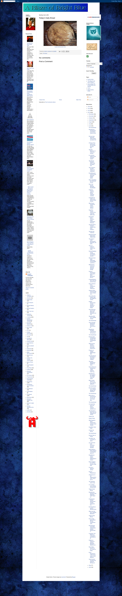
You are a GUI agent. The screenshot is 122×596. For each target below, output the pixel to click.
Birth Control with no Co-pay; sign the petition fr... (92, 382)
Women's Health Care (29, 399)
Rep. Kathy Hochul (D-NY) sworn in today (92, 548)
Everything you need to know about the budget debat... (92, 176)
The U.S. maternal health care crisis (92, 247)
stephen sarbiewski (30, 275)
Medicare (29, 350)
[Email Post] (59, 51)
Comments (90, 99)
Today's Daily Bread (92, 490)
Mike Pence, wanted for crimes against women (92, 206)
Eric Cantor (29, 327)
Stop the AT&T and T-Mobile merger (92, 317)
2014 (89, 106)
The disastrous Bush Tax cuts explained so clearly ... (92, 412)
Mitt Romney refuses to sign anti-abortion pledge (91, 267)
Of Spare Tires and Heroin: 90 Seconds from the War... (92, 145)
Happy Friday (92, 418)
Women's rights (30, 403)
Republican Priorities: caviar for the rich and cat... (92, 331)
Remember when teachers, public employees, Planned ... (92, 219)
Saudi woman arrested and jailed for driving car (92, 561)
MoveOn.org (30, 355)
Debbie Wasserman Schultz (29, 320)
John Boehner (30, 343)
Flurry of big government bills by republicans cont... (92, 521)
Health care (29, 341)
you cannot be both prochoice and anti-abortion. (92, 445)
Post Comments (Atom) (50, 102)
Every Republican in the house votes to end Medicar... (92, 555)
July (90, 123)
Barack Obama (30, 305)
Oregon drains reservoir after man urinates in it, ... (92, 292)
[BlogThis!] (64, 51)
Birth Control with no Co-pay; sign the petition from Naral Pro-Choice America (30, 190)
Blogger (73, 577)
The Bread (45, 53)
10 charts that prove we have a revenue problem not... (92, 407)
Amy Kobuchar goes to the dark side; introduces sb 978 (92, 312)
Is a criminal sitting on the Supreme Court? (92, 157)
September (91, 120)
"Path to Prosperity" (29, 296)
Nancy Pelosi (30, 362)
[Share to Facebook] (67, 51)
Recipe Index (91, 79)
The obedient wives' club (92, 482)
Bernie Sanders (30, 308)
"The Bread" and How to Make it (91, 81)
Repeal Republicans (92, 472)
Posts (89, 97)
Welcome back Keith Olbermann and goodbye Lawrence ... (92, 260)
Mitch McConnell (29, 353)
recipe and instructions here (60, 46)
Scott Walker (30, 391)
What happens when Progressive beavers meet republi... (92, 423)
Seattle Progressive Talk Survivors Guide (30, 252)
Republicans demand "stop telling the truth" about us (92, 495)
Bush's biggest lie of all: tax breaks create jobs (92, 463)
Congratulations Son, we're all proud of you (92, 280)
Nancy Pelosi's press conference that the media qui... (92, 286)
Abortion (29, 298)
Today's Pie (91, 416)
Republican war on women (30, 385)
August (90, 122)
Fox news (29, 335)
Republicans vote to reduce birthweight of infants (92, 458)
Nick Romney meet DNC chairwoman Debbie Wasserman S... (92, 528)
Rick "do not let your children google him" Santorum (92, 389)
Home (60, 99)
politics (28, 410)
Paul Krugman (30, 365)
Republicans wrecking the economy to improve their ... (92, 132)
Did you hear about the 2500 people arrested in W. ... (92, 139)
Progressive (29, 377)
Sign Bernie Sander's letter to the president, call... (92, 163)
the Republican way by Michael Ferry (92, 508)
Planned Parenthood (29, 372)
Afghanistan (29, 299)
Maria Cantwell (30, 345)
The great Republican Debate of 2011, (92, 363)
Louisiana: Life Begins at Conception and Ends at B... (92, 536)
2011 (89, 112)
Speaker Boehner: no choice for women (92, 151)
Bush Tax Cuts (30, 311)
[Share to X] (65, 51)
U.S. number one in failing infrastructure (92, 486)
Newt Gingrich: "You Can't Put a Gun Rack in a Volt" (30, 243)
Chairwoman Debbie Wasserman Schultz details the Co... (92, 502)
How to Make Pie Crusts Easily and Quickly (91, 85)
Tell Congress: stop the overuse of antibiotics (92, 169)
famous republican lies (30, 406)
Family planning (29, 333)
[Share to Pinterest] (68, 51)
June (90, 125)
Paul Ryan (29, 367)
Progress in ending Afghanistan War (92, 352)
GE (27, 336)
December (91, 114)
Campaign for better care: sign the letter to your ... (92, 199)
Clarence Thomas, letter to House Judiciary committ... (91, 192)
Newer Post (42, 99)
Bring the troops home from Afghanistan (92, 236)
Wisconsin (29, 397)
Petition (28, 369)
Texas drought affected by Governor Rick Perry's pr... (92, 325)
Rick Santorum (30, 119)
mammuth (63, 577)
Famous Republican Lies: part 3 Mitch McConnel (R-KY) (92, 274)
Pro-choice (29, 375)
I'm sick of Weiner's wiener (91, 468)
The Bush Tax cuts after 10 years (92, 439)
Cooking (29, 317)
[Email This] (62, 51)
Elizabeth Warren (29, 323)
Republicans (30, 388)
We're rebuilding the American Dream (92, 181)
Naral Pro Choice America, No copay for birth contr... (92, 212)
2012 (89, 110)
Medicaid (29, 348)
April (90, 567)
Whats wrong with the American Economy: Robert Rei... (92, 346)
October (91, 118)
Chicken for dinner (91, 431)
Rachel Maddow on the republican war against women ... (92, 254)
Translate (92, 67)
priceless (29, 411)
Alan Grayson (30, 302)
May (90, 565)
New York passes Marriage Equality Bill (92, 186)
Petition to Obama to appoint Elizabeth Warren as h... (92, 543)
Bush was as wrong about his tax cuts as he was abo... (92, 398)
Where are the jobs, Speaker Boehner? (92, 512)
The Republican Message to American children (92, 357)
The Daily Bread (92, 127)
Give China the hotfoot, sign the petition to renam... (92, 297)
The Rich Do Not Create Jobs (30, 44)
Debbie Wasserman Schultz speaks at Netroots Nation (92, 304)
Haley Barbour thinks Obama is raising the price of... (92, 451)
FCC (28, 330)
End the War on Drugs (92, 436)
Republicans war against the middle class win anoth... (92, 376)
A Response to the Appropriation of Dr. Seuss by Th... (92, 477)
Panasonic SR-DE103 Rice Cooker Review (30, 218)
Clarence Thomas (29, 315)
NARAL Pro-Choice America (30, 359)
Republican (29, 381)
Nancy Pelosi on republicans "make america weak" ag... (92, 369)
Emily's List (29, 325)
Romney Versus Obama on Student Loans (30, 169)
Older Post (78, 99)
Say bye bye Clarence (91, 232)
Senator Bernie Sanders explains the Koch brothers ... (92, 227)
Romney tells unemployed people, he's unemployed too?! (92, 339)
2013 (89, 108)
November (91, 116)
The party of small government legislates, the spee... (92, 241)
